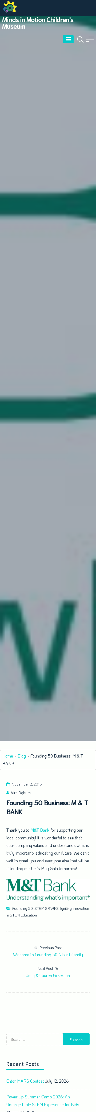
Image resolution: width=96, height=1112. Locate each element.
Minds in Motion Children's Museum (37, 22)
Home (7, 756)
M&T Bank (39, 830)
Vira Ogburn (21, 792)
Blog (22, 756)
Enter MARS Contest (25, 1081)
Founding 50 (22, 908)
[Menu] (68, 39)
